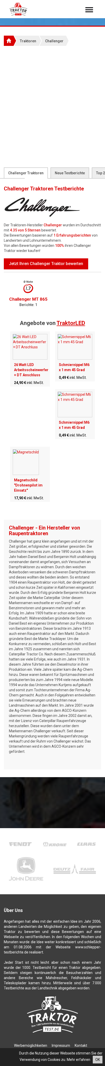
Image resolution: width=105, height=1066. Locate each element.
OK (97, 1060)
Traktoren (28, 41)
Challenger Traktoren (26, 173)
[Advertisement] (52, 106)
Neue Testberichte (70, 173)
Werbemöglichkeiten (30, 1045)
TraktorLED (71, 323)
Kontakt (81, 1045)
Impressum (61, 1045)
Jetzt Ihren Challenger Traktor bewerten (46, 263)
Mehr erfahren (78, 1060)
